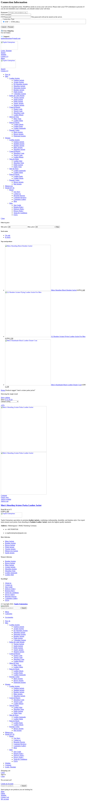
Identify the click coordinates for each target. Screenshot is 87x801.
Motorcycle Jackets (11, 551)
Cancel (4, 27)
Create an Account (7, 784)
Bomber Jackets (19, 90)
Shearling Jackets (19, 86)
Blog (15, 201)
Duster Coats (18, 109)
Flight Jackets (18, 92)
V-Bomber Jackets (20, 94)
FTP (6, 22)
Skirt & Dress (13, 169)
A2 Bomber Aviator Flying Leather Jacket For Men (68, 336)
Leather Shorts (18, 124)
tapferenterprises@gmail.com (10, 38)
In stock (7, 237)
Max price (31, 227)
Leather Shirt (18, 161)
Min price (4, 227)
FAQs (16, 215)
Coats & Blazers (14, 107)
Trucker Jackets (19, 97)
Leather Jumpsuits (20, 128)
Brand (11, 190)
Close (3, 218)
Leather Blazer (18, 115)
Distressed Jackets (20, 136)
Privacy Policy (18, 211)
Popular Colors (14, 130)
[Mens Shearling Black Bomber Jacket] (28, 290)
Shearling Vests (19, 163)
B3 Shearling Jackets (21, 84)
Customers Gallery (20, 199)
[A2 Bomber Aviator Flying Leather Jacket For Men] (28, 336)
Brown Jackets (18, 134)
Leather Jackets (14, 78)
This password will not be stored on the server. (31, 17)
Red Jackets (18, 184)
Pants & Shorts (14, 122)
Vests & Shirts (14, 159)
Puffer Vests (18, 167)
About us (8, 583)
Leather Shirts (18, 121)
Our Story (17, 192)
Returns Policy (18, 207)
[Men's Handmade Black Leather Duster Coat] (28, 385)
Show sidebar (5, 397)
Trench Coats (18, 111)
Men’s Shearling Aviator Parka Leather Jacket (21, 505)
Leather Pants (18, 126)
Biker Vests (17, 119)
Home (3, 390)
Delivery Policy (19, 209)
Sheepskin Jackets (20, 88)
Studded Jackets (19, 144)
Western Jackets (19, 105)
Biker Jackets (18, 147)
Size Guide (17, 205)
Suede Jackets (18, 99)
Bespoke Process (19, 195)
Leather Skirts (18, 172)
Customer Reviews (20, 197)
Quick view (5, 497)
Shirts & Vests (14, 117)
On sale (7, 235)
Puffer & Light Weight (16, 96)
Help (11, 203)
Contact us (17, 194)
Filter (57, 227)
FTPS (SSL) (15, 22)
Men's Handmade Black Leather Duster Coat (66, 385)
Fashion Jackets (19, 80)
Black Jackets (18, 132)
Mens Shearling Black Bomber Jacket (64, 290)
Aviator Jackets (19, 82)
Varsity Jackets (18, 103)
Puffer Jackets (18, 101)
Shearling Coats (19, 113)
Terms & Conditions (20, 213)
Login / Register (10, 767)
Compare (8, 765)
